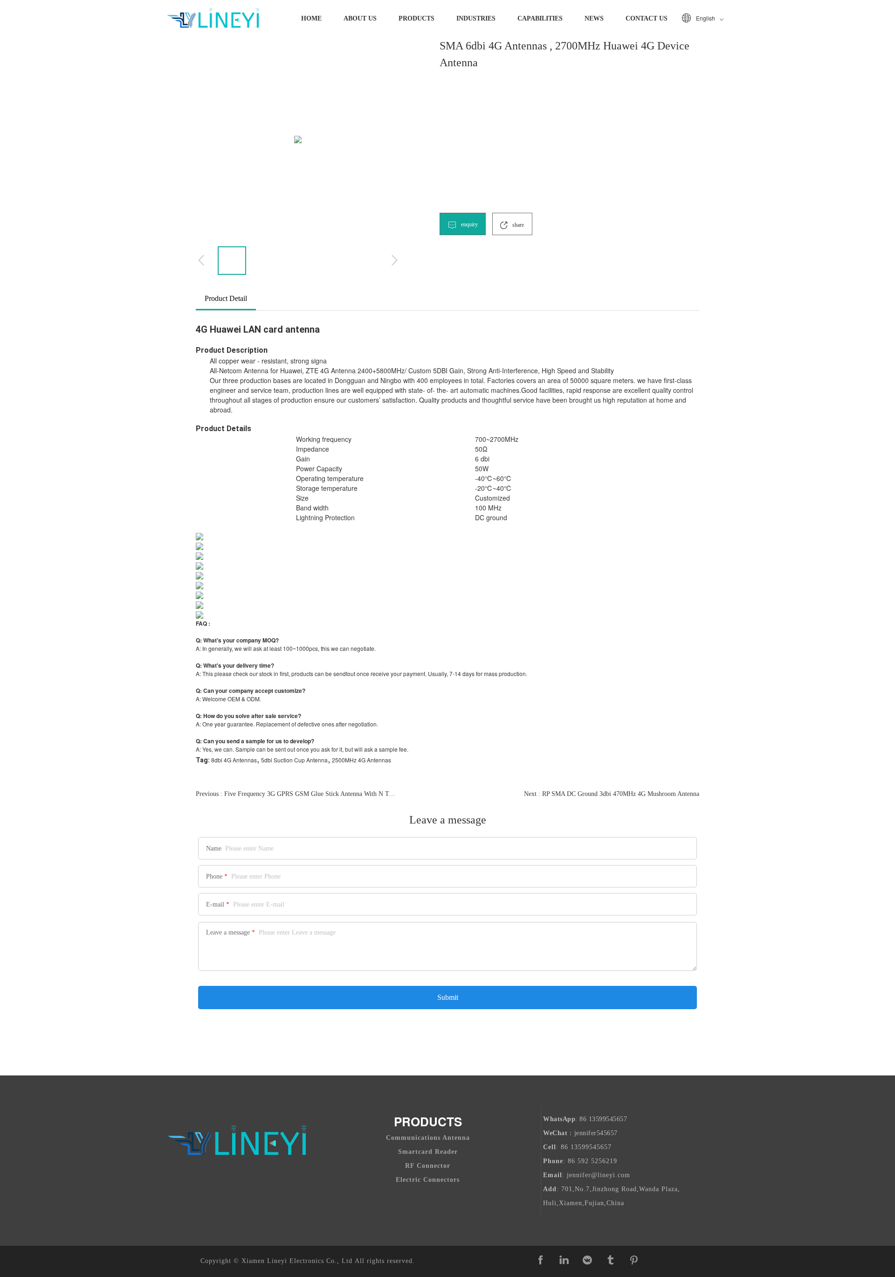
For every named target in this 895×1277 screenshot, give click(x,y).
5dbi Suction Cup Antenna (294, 760)
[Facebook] (540, 1260)
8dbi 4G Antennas (234, 760)
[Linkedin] (564, 1260)
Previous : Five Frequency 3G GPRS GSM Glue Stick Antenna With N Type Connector (296, 793)
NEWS (594, 18)
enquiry (469, 224)
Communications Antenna (428, 1137)
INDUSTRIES (476, 18)
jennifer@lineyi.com (598, 1175)
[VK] (587, 1260)
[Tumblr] (610, 1260)
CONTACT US (647, 18)
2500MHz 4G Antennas (361, 760)
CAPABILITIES (540, 18)
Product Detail (226, 298)
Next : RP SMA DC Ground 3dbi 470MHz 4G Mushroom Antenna (611, 793)
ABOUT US (360, 18)
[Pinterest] (634, 1260)
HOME (311, 18)
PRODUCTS (416, 18)
